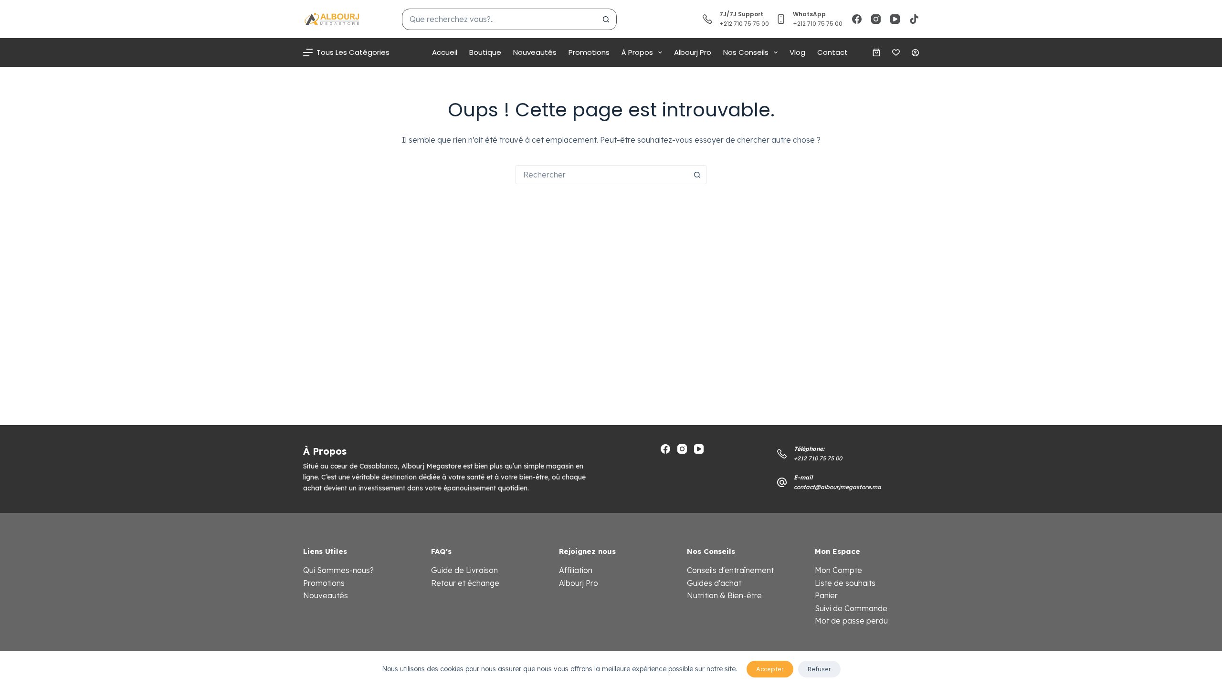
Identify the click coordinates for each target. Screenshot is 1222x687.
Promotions (589, 52)
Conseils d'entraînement (730, 570)
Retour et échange (465, 583)
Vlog (797, 52)
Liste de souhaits (845, 583)
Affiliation (575, 570)
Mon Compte (838, 570)
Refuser (819, 669)
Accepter (770, 669)
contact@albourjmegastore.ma (837, 486)
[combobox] (499, 19)
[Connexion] (915, 52)
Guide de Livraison (464, 570)
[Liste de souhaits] (896, 52)
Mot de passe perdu (851, 620)
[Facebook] (857, 19)
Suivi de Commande (851, 608)
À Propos (637, 52)
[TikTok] (914, 19)
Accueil (444, 52)
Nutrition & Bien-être (724, 595)
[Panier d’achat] (876, 52)
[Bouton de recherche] (606, 19)
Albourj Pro (692, 52)
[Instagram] (876, 19)
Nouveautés (535, 52)
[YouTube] (895, 19)
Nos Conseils (746, 52)
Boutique (485, 52)
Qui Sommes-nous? (338, 570)
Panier (826, 595)
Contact (832, 52)
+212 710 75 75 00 (818, 24)
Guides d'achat (714, 583)
